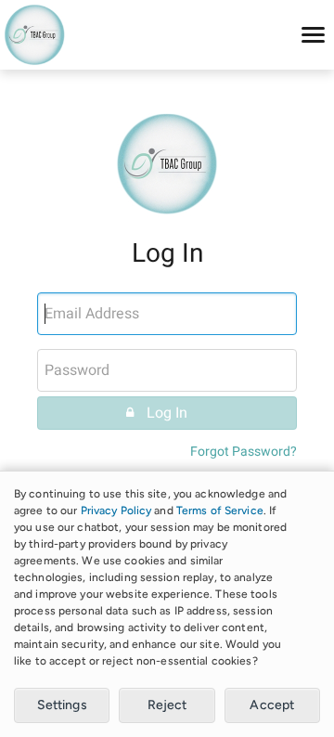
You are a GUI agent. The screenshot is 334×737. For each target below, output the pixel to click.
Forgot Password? (243, 451)
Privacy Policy (116, 510)
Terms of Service (219, 510)
